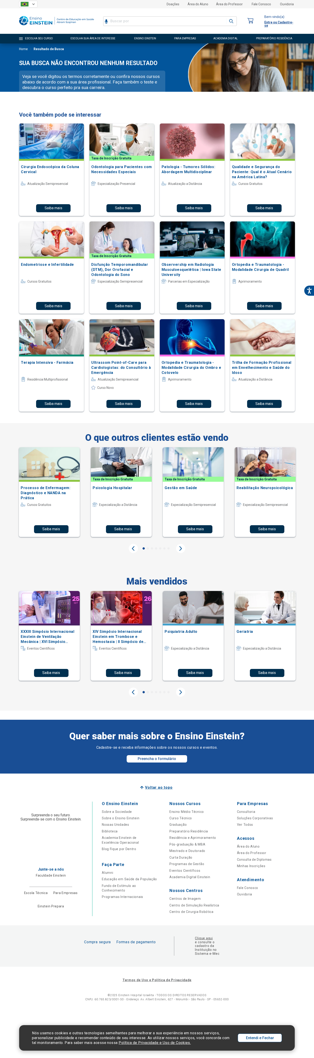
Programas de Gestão (186, 864)
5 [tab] (160, 548)
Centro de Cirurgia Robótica (191, 912)
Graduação (178, 824)
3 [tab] (152, 548)
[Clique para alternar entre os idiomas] (28, 4)
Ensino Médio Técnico (186, 812)
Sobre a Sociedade (117, 812)
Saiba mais (53, 208)
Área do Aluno (198, 4)
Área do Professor (229, 4)
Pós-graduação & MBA (187, 844)
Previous (133, 548)
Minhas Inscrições (251, 866)
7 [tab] (168, 548)
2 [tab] (148, 548)
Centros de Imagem (185, 898)
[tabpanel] (49, 492)
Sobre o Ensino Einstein (120, 818)
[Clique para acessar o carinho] (250, 21)
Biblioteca (110, 831)
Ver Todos (245, 824)
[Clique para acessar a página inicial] (56, 26)
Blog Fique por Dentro (119, 849)
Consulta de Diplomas (254, 859)
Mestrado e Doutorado (187, 851)
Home (23, 49)
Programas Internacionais (122, 897)
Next (180, 548)
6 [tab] (164, 548)
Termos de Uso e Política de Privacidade (157, 980)
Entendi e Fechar (260, 1038)
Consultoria (246, 812)
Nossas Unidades (115, 824)
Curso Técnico (180, 818)
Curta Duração (180, 857)
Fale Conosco (261, 4)
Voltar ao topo (158, 787)
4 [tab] (156, 548)
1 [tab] (144, 548)
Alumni (107, 872)
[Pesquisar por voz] (106, 21)
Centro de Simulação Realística (194, 905)
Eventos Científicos (184, 870)
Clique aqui (204, 938)
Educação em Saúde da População (129, 879)
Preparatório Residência (188, 831)
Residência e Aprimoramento (192, 838)
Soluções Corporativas (255, 818)
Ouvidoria (287, 4)
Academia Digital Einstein (189, 877)
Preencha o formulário (157, 759)
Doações (173, 4)
